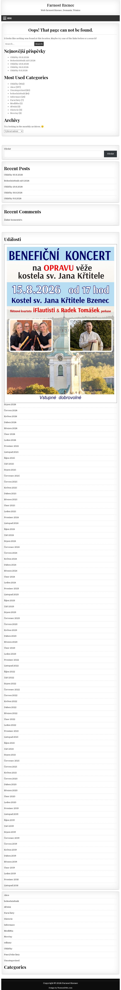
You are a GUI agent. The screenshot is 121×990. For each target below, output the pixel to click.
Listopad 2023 (11, 594)
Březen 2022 (10, 713)
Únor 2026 (9, 434)
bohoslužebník (17, 93)
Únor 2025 (9, 505)
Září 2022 (9, 677)
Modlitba (14, 103)
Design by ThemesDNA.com (60, 988)
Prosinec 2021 (11, 731)
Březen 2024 (10, 571)
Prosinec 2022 (11, 660)
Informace (15, 97)
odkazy (8, 942)
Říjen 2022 (9, 671)
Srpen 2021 (10, 755)
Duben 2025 (10, 493)
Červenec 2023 (12, 618)
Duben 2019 (10, 856)
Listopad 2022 (11, 666)
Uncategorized (18, 90)
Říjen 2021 (9, 743)
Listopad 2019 (11, 814)
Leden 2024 (10, 582)
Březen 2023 (10, 642)
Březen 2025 (10, 499)
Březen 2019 (10, 862)
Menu (9, 18)
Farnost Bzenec (60, 5)
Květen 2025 (10, 488)
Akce (12, 87)
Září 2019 (9, 826)
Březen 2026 (10, 428)
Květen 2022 (10, 701)
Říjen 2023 (9, 600)
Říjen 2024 (9, 529)
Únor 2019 (9, 868)
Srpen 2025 (10, 470)
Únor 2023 (9, 648)
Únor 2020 (9, 796)
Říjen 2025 (9, 458)
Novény (14, 113)
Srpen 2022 (10, 683)
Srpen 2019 (10, 832)
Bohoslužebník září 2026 (22, 60)
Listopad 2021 (11, 737)
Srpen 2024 (10, 541)
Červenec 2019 (11, 838)
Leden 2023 (10, 654)
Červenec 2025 (12, 476)
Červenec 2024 (12, 547)
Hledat (7, 149)
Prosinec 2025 (11, 446)
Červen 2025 (10, 482)
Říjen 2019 (9, 820)
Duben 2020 (10, 784)
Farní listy (15, 100)
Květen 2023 (10, 630)
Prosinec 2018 (11, 879)
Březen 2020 (10, 790)
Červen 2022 (10, 695)
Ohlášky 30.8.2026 (19, 57)
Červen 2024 (10, 553)
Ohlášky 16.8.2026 (19, 67)
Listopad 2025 (11, 452)
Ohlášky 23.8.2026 (19, 64)
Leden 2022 (10, 725)
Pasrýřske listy (12, 954)
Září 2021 (9, 749)
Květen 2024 (10, 559)
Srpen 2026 (10, 404)
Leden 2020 (10, 802)
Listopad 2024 (11, 523)
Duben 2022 (10, 707)
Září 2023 (9, 606)
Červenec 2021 (11, 761)
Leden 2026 (10, 440)
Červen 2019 (10, 844)
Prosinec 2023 (11, 588)
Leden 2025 (10, 511)
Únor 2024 (9, 577)
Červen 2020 (10, 778)
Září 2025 (9, 464)
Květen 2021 (10, 772)
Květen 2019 (10, 850)
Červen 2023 (10, 624)
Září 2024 (9, 535)
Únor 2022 (9, 719)
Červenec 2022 (12, 689)
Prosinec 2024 (11, 517)
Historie (14, 110)
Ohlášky (14, 84)
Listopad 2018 (11, 885)
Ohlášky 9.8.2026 (19, 70)
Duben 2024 (10, 565)
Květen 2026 (10, 416)
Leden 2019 (10, 873)
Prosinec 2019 (11, 808)
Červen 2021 (10, 767)
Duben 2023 (10, 636)
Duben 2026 (10, 422)
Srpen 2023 (10, 612)
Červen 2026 (10, 410)
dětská (13, 106)
